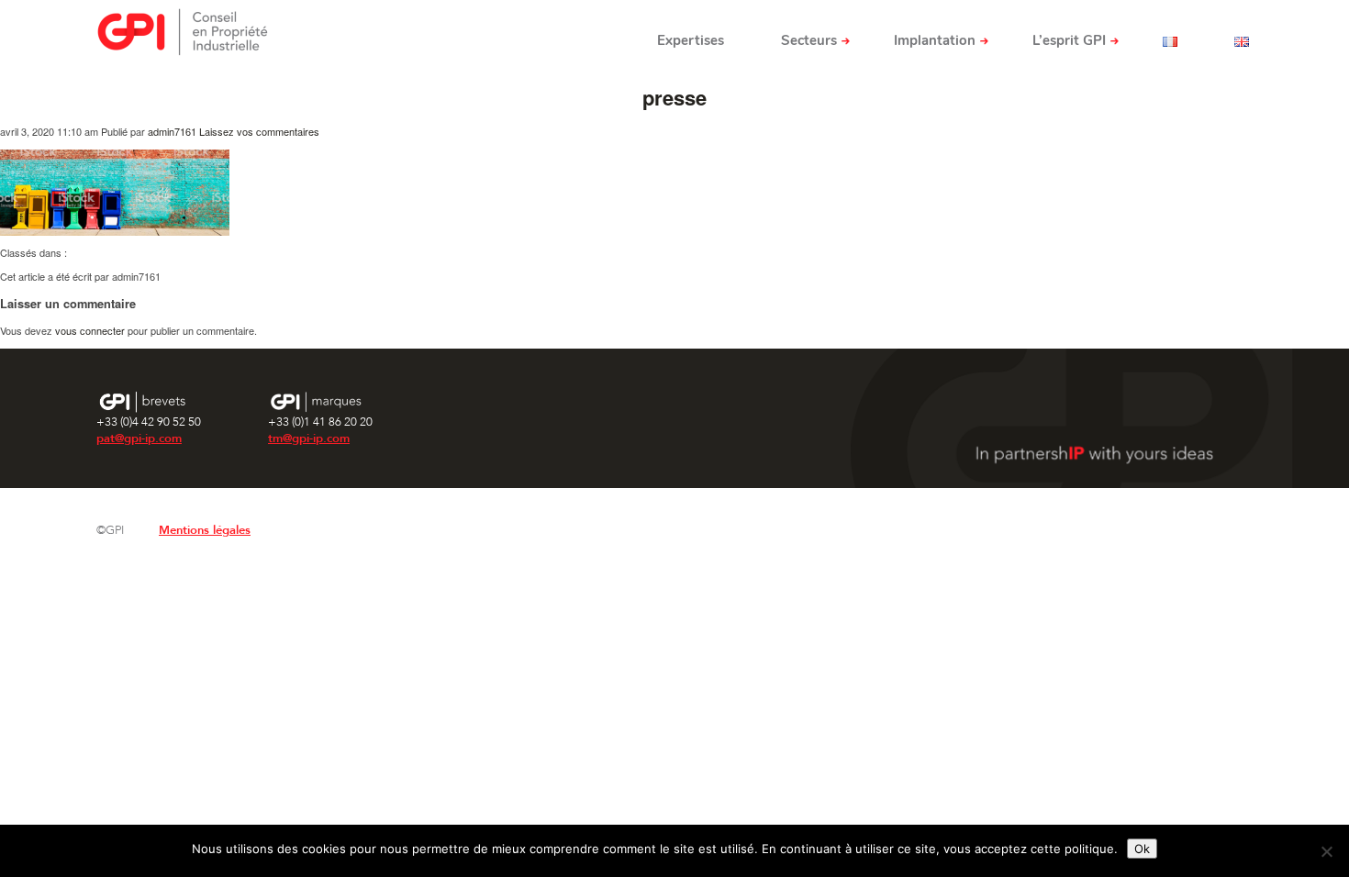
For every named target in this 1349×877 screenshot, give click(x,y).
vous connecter (90, 330)
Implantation (935, 40)
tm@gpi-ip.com (309, 438)
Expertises (690, 40)
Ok (1142, 848)
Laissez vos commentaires (259, 131)
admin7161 (172, 131)
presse (674, 97)
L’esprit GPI (1069, 40)
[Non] (1326, 851)
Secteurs (809, 40)
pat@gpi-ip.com (139, 438)
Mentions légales (205, 530)
